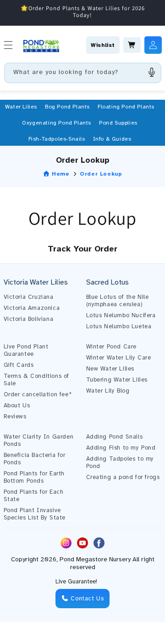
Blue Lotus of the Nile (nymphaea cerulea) (117, 300)
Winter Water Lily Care (118, 357)
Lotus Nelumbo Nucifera (121, 315)
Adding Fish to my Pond (121, 447)
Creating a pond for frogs (123, 477)
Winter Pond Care (111, 346)
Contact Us (86, 598)
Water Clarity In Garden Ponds (39, 440)
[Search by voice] (152, 72)
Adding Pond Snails (114, 436)
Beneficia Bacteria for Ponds (35, 458)
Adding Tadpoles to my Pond (120, 462)
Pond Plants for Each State (34, 495)
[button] (21, 107)
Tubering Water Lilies (117, 379)
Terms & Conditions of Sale (37, 379)
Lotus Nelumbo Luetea (119, 326)
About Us (17, 405)
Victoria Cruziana (29, 297)
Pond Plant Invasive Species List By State (35, 514)
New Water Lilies (110, 368)
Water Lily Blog (108, 390)
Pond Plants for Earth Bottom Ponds (34, 477)
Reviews (15, 416)
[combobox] (82, 73)
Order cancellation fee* (38, 394)
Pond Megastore (83, 559)
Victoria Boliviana (29, 319)
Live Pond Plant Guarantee (26, 350)
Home (60, 174)
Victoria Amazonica (32, 308)
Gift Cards (19, 365)
